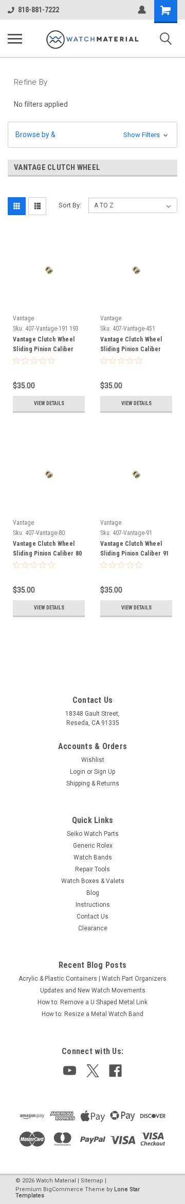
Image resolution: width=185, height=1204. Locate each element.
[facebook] (115, 1070)
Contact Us (92, 916)
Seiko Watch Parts (93, 833)
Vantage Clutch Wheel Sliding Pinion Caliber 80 (47, 548)
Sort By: (70, 205)
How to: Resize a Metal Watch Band (92, 1014)
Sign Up (104, 771)
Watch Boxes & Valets (92, 881)
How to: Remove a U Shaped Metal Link (92, 1002)
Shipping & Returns (92, 783)
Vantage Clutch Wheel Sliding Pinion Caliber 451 (131, 345)
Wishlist (92, 759)
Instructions (93, 904)
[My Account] (142, 10)
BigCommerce (63, 1189)
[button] (92, 135)
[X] (92, 1070)
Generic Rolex (93, 845)
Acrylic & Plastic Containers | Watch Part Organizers (92, 978)
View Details (49, 403)
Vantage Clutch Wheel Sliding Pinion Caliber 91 (134, 548)
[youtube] (69, 1070)
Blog (92, 892)
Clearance (92, 928)
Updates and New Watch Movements (92, 990)
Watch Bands (92, 857)
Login (77, 771)
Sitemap (92, 1180)
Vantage (23, 318)
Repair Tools (92, 869)
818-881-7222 (38, 10)
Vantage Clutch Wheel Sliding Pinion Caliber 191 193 (44, 345)
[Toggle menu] (15, 38)
